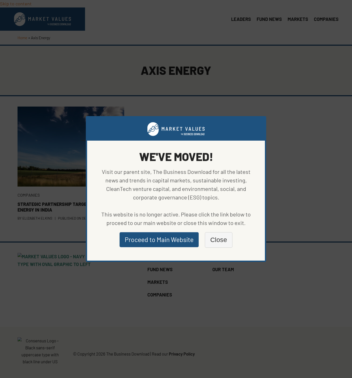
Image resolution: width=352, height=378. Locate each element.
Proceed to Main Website (159, 239)
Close (218, 239)
